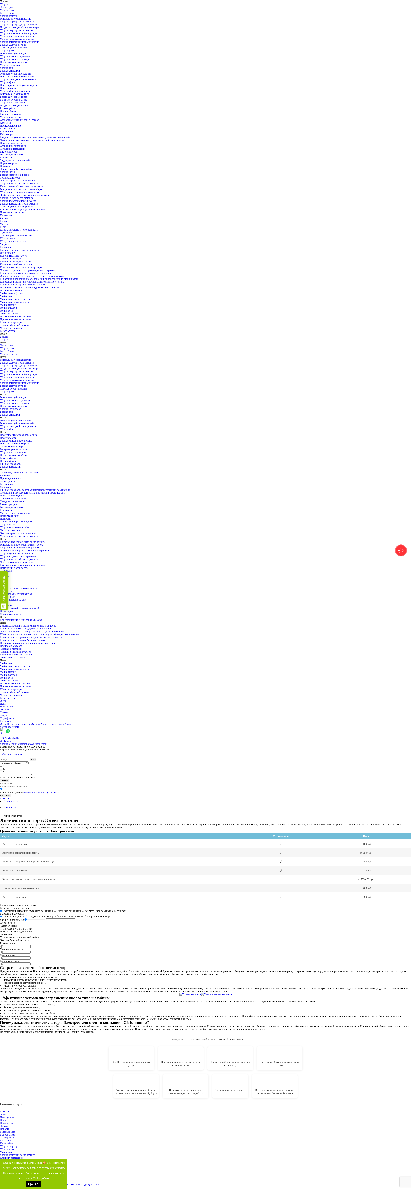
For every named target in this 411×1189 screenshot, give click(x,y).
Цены (3, 703)
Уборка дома (7, 50)
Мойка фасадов (8, 307)
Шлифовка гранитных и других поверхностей (25, 273)
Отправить (5, 795)
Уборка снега (7, 10)
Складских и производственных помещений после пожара (32, 140)
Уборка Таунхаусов (10, 65)
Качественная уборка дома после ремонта (23, 186)
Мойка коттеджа (9, 313)
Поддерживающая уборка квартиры (19, 27)
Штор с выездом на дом (13, 241)
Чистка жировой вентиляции (16, 264)
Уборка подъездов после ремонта (18, 200)
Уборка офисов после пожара (16, 91)
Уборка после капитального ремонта (20, 192)
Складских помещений (12, 148)
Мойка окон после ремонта (15, 299)
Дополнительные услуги (13, 255)
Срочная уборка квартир (13, 47)
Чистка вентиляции (11, 258)
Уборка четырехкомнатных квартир (19, 41)
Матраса (4, 244)
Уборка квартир (8, 15)
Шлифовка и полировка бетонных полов (22, 284)
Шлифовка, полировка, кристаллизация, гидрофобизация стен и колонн (39, 278)
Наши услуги (7, 1117)
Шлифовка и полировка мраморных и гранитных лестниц (32, 281)
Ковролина (6, 247)
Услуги (4, 336)
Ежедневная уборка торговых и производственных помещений (35, 137)
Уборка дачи (6, 67)
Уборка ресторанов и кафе (14, 174)
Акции (4, 715)
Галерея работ (7, 1131)
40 (4, 765)
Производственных (10, 125)
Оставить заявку (12, 754)
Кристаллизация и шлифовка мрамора (21, 267)
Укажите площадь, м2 (12, 919)
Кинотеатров (7, 157)
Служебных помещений (13, 146)
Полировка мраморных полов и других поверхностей (29, 287)
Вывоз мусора (7, 330)
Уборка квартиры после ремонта (18, 1155)
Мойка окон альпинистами (15, 302)
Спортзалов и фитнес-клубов (16, 169)
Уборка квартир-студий (13, 44)
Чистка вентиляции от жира (15, 261)
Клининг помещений (11, 1157)
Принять (33, 1184)
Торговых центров (10, 177)
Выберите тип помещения (14, 908)
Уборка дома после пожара (14, 59)
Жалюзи (4, 218)
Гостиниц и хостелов (11, 154)
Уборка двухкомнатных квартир (17, 36)
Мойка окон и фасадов (12, 293)
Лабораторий (7, 134)
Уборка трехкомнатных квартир (17, 39)
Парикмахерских (9, 163)
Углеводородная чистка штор (16, 235)
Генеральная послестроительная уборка (21, 189)
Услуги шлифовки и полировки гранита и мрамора (28, 270)
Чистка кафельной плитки (14, 325)
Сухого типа (7, 232)
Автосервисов (8, 128)
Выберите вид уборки (12, 913)
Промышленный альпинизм (15, 319)
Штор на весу (7, 238)
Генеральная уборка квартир (15, 18)
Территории (6, 7)
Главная (4, 798)
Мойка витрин (8, 304)
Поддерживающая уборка (14, 62)
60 (4, 771)
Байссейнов (6, 131)
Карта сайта (6, 1143)
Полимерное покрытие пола (15, 316)
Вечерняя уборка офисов (13, 99)
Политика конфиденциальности (83, 1184)
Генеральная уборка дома (14, 53)
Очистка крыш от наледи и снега (18, 180)
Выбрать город (403, 735)
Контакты (5, 721)
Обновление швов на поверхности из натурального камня (32, 276)
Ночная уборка (8, 111)
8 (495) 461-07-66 (9, 738)
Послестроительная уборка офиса (18, 85)
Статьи (4, 712)
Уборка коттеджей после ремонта (18, 79)
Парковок (5, 166)
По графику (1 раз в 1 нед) (17, 928)
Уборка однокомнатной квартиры (18, 33)
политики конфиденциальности (41, 792)
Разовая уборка (8, 108)
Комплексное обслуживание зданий (19, 250)
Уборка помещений (10, 117)
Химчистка (6, 215)
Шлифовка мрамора (11, 322)
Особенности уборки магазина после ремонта (25, 195)
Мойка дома (6, 310)
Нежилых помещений (12, 143)
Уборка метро (7, 172)
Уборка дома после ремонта (15, 56)
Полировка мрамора (11, 290)
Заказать (4, 780)
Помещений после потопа (14, 212)
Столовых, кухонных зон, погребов (19, 119)
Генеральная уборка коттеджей (17, 76)
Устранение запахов (11, 328)
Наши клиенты (8, 706)
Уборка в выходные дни (13, 102)
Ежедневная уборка (11, 114)
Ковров (4, 221)
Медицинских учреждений (15, 160)
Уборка (4, 4)
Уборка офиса (7, 82)
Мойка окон (6, 296)
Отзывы (4, 709)
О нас (3, 700)
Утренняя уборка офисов (13, 96)
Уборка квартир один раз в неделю (19, 24)
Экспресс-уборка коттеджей (15, 73)
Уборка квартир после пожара (16, 30)
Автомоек (5, 122)
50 (4, 768)
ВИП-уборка (7, 13)
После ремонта (8, 88)
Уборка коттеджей (10, 70)
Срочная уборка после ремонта (17, 206)
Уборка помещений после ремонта (19, 183)
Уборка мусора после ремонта (16, 198)
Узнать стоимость (9, 726)
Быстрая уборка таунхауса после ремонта (22, 209)
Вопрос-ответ (7, 1134)
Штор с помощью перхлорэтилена (19, 229)
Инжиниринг (7, 252)
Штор (3, 226)
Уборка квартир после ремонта (17, 21)
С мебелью (6, 922)
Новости (4, 1129)
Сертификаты (7, 718)
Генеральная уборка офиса (14, 93)
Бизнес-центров (8, 151)
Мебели (4, 224)
